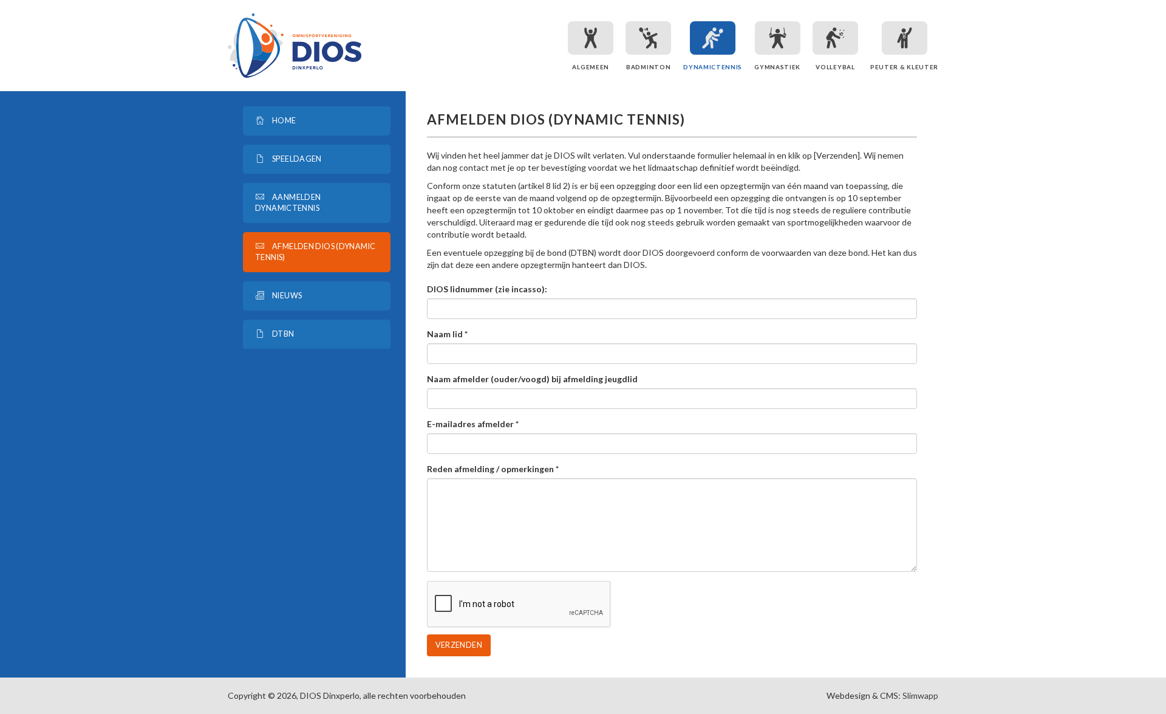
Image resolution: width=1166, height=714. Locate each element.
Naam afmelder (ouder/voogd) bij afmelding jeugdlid (532, 379)
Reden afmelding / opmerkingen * (493, 469)
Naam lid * (447, 334)
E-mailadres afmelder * (473, 424)
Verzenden (458, 645)
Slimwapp (920, 695)
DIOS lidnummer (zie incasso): (487, 289)
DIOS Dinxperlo (294, 45)
